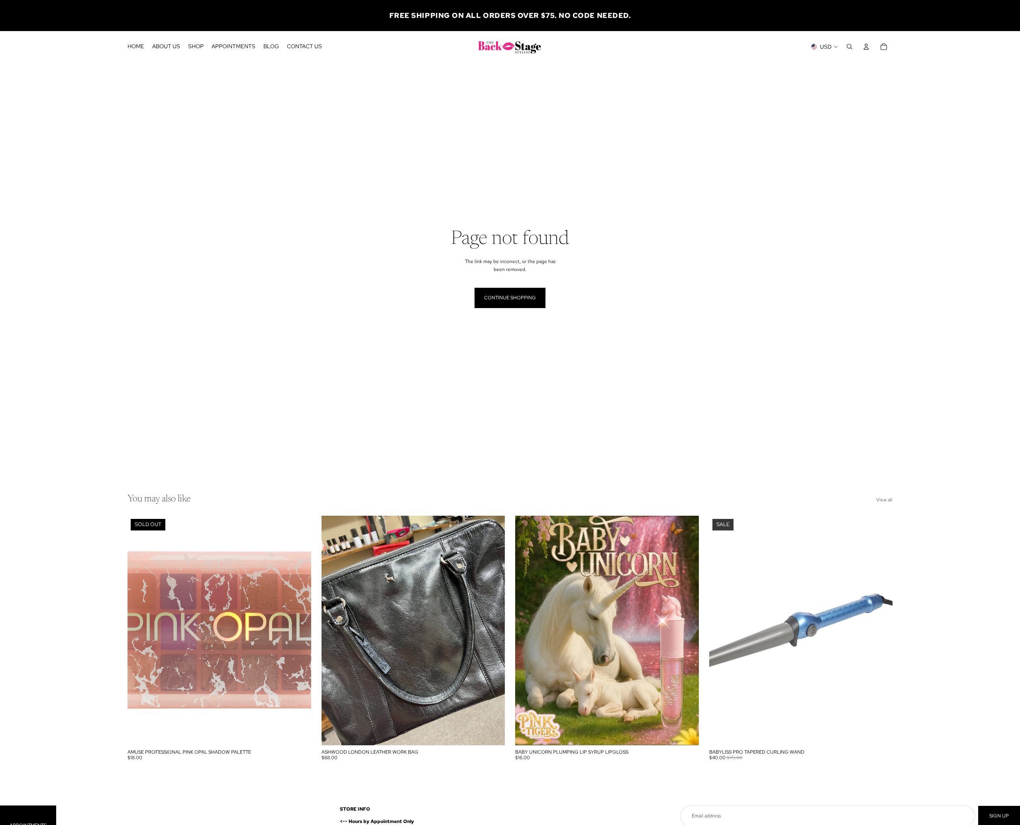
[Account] (866, 46)
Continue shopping (510, 298)
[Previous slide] (333, 630)
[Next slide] (493, 630)
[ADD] (492, 733)
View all (884, 500)
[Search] (849, 46)
